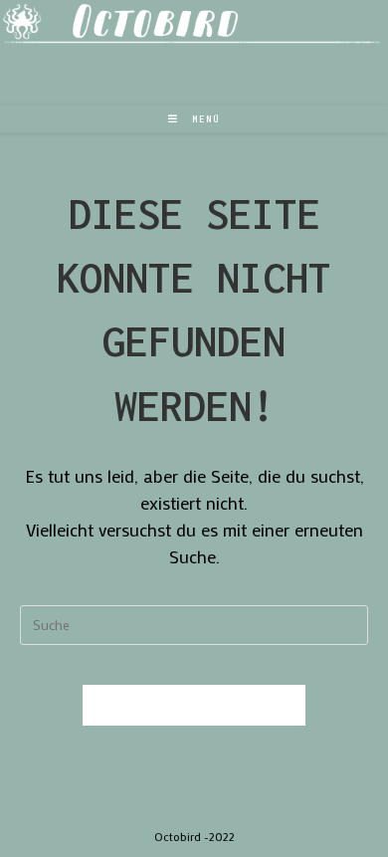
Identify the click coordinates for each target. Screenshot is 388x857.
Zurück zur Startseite (194, 705)
